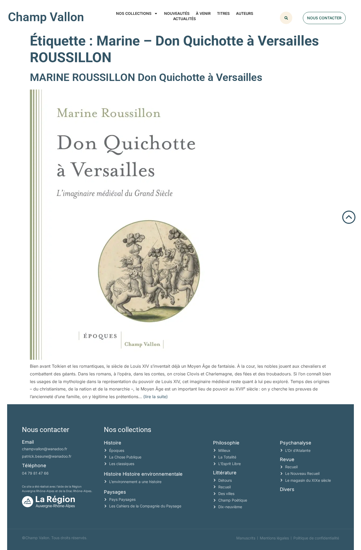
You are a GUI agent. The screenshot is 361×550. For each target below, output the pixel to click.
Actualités (184, 18)
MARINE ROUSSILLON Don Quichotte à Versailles (146, 77)
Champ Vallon (46, 17)
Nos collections (133, 13)
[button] (286, 18)
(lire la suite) (155, 396)
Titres (223, 13)
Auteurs (244, 13)
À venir (203, 13)
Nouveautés (176, 13)
